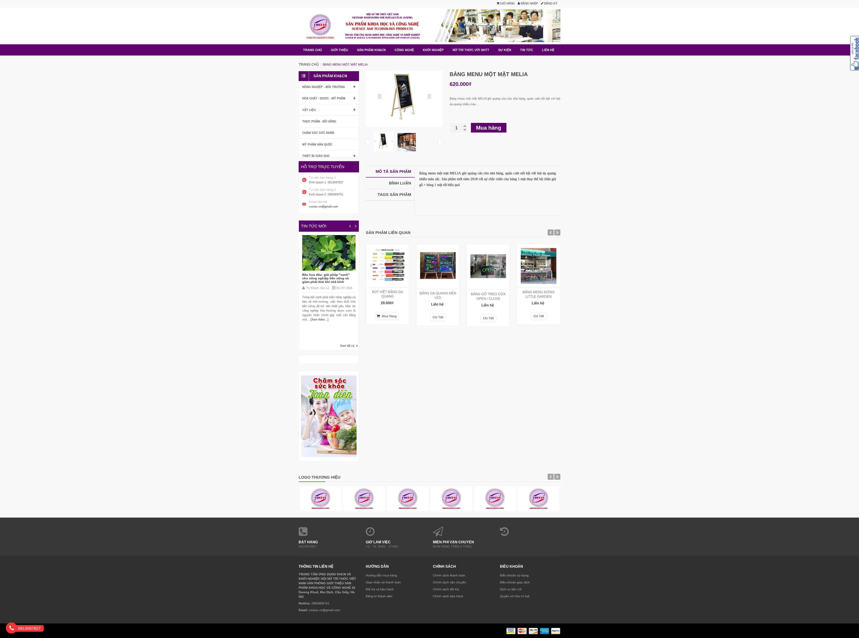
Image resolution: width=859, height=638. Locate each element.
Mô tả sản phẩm (393, 171)
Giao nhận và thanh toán (383, 582)
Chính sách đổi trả (446, 589)
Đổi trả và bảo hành (380, 589)
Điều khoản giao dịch (515, 582)
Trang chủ (309, 64)
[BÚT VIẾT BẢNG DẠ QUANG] (387, 265)
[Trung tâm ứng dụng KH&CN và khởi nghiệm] (429, 25)
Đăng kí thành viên (379, 596)
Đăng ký (550, 3)
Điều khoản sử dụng (514, 575)
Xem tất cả (347, 345)
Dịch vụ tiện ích (511, 589)
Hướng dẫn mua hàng (381, 575)
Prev (368, 141)
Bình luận (400, 183)
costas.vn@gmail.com (323, 206)
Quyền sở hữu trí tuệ (514, 596)
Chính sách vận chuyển (449, 582)
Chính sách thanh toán (449, 575)
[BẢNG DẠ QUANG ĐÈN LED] (438, 266)
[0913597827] (11, 629)
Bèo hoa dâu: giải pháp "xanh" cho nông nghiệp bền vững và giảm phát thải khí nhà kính (326, 278)
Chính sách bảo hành (448, 596)
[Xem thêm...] (319, 319)
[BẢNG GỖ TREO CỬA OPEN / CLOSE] (488, 267)
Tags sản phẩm (394, 194)
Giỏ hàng (507, 3)
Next (440, 141)
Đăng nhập (529, 3)
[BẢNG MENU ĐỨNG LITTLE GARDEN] (538, 266)
